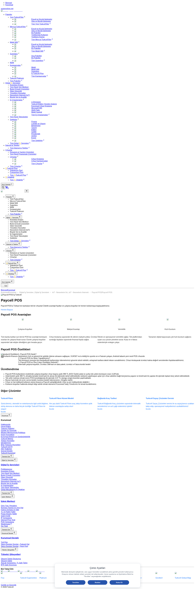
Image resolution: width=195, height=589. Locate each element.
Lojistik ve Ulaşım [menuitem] (38, 124)
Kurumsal (9, 5)
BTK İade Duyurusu (9, 565)
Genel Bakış (6, 426)
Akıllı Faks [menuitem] (35, 110)
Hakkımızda (5, 424)
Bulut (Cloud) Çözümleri (10, 475)
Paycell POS (97, 292)
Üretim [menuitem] (34, 136)
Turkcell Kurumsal (8, 453)
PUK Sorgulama (7, 522)
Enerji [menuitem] (33, 138)
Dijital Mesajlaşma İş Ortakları (13, 489)
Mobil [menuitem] (33, 67)
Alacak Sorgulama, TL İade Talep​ (14, 563)
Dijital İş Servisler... (27, 292)
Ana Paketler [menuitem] (36, 56)
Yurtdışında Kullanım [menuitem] (39, 35)
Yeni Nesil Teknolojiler (10, 487)
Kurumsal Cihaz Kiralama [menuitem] (41, 106)
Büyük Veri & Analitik (9, 483)
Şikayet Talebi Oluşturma (11, 559)
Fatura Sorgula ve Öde (10, 510)
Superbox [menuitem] (35, 71)
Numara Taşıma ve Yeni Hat (12, 508)
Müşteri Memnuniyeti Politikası (13, 433)
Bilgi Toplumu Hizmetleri (10, 445)
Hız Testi (4, 526)
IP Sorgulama (6, 518)
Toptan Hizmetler (7, 441)
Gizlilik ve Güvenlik (8, 585)
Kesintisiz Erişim (7, 471)
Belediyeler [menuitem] (36, 126)
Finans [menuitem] (34, 122)
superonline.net (7, 9)
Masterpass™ (6, 524)
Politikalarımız (6, 469)
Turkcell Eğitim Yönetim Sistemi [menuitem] (44, 104)
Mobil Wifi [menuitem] (35, 69)
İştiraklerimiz (6, 443)
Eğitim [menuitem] (33, 130)
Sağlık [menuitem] (33, 132)
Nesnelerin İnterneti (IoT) (11, 481)
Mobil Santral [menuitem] (36, 112)
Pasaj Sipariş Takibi (9, 514)
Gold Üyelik (5, 516)
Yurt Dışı (4, 542)
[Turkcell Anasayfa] (12, 11)
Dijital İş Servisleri (42, 292)
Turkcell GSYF (7, 447)
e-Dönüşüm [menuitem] (36, 102)
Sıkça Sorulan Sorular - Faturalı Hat (15, 544)
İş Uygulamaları (7, 485)
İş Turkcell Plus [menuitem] (37, 73)
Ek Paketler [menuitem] (36, 33)
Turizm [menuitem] (34, 128)
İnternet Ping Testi (8, 520)
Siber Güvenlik (7, 477)
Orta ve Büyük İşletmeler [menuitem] (41, 21)
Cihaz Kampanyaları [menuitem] (39, 161)
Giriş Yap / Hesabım (9, 506)
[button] (102, 199)
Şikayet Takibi (6, 561)
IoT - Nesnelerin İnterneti (79, 292)
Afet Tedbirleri (6, 449)
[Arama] (3, 187)
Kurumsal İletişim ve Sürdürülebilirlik (15, 437)
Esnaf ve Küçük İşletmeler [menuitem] (41, 19)
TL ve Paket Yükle (8, 512)
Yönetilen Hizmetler (9, 479)
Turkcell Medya (7, 439)
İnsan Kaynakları (7, 435)
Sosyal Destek (7, 451)
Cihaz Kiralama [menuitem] (37, 159)
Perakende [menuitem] (35, 134)
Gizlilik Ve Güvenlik (8, 431)
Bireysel (8, 3)
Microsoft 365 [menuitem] (36, 108)
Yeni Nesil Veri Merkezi (10, 473)
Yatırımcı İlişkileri (7, 428)
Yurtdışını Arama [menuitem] (37, 37)
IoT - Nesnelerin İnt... (60, 292)
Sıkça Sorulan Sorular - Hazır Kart (14, 546)
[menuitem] (8, 14)
